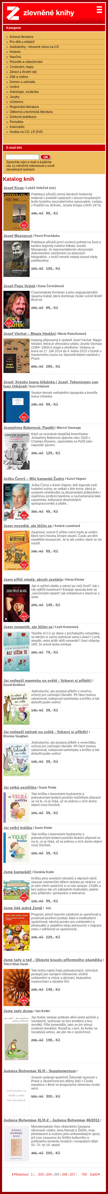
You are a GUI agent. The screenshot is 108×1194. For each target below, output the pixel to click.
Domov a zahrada (22, 82)
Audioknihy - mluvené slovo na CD (34, 47)
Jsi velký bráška (17, 827)
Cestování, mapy (22, 67)
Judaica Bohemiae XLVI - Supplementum (39, 1071)
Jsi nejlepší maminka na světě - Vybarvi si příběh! (47, 680)
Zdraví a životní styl (23, 72)
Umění (14, 87)
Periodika (16, 122)
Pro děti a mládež (22, 42)
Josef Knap (13, 188)
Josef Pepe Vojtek (19, 286)
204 (49, 1174)
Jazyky (14, 97)
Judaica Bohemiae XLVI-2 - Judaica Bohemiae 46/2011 (51, 1120)
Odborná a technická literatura (31, 112)
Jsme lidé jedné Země (22, 908)
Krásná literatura (21, 37)
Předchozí (21, 1174)
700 (84, 1174)
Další (94, 1174)
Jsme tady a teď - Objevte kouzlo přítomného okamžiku (52, 960)
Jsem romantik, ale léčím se (28, 627)
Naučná (15, 57)
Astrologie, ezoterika (24, 92)
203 (41, 1174)
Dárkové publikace (23, 117)
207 (72, 1174)
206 (64, 1174)
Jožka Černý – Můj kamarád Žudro (33, 478)
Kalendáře (17, 127)
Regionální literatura (24, 107)
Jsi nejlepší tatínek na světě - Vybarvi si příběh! (45, 732)
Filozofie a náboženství (26, 62)
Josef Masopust (17, 235)
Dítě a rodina (19, 77)
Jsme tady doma (18, 1011)
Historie (15, 52)
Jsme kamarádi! (17, 872)
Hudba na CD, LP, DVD (26, 132)
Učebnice (16, 102)
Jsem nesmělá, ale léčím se (27, 526)
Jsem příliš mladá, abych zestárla (33, 579)
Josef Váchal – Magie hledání (29, 333)
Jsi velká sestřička (19, 787)
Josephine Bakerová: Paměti (29, 427)
